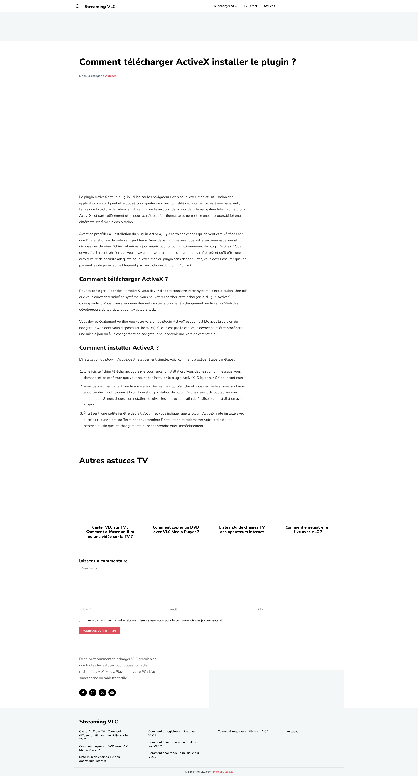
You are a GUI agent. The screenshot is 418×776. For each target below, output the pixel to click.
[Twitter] (102, 692)
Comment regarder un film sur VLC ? (243, 731)
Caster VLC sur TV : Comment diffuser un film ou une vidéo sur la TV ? (110, 532)
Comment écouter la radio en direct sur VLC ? (173, 744)
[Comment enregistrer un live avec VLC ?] (308, 495)
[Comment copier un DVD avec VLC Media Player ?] (176, 495)
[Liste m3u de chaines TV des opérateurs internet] (242, 495)
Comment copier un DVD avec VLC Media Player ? (176, 530)
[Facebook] (83, 692)
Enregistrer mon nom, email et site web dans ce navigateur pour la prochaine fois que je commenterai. (153, 620)
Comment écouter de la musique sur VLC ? (173, 755)
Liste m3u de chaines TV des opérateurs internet (242, 530)
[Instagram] (93, 692)
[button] (77, 6)
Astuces (110, 76)
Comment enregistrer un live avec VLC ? (308, 530)
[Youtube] (112, 692)
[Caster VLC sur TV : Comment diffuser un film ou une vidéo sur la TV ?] (110, 495)
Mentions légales (223, 771)
